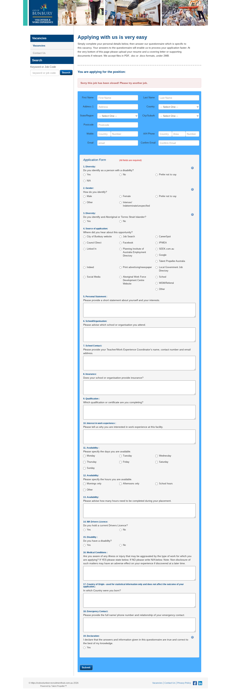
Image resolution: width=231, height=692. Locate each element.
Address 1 (88, 106)
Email (90, 143)
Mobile (90, 133)
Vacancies (39, 45)
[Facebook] (194, 683)
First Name (87, 97)
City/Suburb (148, 115)
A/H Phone (149, 133)
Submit (86, 667)
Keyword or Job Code (43, 66)
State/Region (86, 115)
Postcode (88, 124)
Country (151, 106)
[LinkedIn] (199, 683)
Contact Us (39, 53)
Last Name (149, 97)
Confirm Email (148, 143)
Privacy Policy (184, 683)
